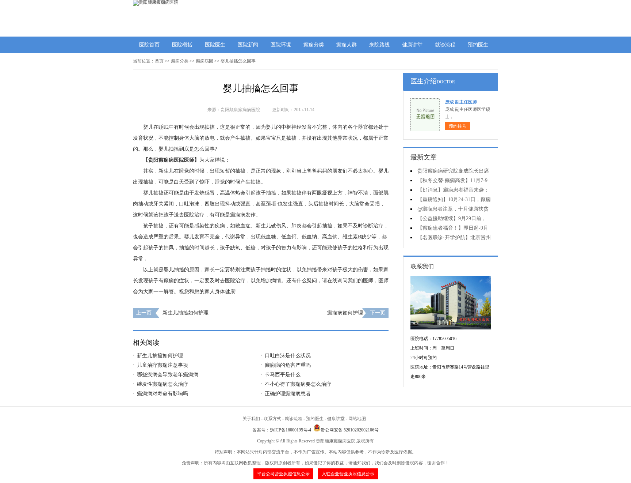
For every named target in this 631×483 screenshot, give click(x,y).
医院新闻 (248, 45)
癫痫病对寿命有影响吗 (162, 393)
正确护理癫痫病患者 (288, 393)
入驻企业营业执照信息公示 (348, 473)
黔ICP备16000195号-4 (290, 430)
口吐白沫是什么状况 (288, 355)
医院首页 (149, 45)
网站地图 (357, 418)
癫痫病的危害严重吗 (288, 365)
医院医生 (215, 45)
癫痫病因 (204, 61)
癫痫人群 (346, 45)
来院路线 (379, 45)
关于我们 (251, 418)
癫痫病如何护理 (345, 313)
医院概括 (182, 45)
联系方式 (272, 418)
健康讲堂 (412, 45)
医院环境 (281, 45)
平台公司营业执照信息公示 (283, 473)
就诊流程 (445, 45)
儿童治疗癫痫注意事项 (162, 365)
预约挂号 (457, 126)
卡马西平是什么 (283, 374)
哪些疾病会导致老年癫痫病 (167, 374)
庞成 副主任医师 (461, 102)
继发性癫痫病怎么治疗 (162, 384)
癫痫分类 (313, 45)
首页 (159, 61)
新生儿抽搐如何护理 (185, 313)
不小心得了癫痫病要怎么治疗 (298, 384)
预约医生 (478, 45)
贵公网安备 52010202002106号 (350, 430)
